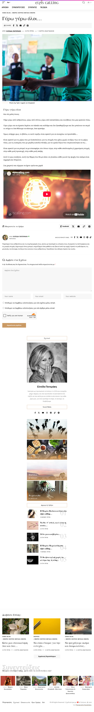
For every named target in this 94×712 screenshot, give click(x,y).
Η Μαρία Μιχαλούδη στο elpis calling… (51, 547)
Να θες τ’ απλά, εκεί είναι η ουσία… (53, 524)
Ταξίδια (33, 474)
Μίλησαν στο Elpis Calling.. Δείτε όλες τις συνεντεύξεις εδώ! (26, 670)
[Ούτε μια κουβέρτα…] (32, 537)
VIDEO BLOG (6, 13)
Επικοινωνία (25, 702)
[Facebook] (75, 237)
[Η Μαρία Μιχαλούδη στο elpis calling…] (32, 548)
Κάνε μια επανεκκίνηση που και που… (15, 644)
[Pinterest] (87, 237)
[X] (77, 237)
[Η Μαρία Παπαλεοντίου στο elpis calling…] (32, 514)
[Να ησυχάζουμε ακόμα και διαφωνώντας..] (78, 626)
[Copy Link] (24, 25)
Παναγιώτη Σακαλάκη (83, 705)
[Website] (71, 237)
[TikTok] (91, 237)
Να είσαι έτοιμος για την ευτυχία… (47, 644)
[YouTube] (81, 237)
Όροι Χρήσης (36, 702)
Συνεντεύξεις (36, 433)
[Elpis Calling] (47, 2)
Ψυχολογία (34, 495)
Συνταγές (34, 454)
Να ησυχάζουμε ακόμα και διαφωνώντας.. (77, 644)
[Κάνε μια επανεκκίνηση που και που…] (15, 626)
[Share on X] (17, 25)
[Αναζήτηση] (83, 2)
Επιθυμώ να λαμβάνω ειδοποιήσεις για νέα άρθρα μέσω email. (30, 308)
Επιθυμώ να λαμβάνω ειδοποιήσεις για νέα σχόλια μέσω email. (30, 303)
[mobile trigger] (4, 2)
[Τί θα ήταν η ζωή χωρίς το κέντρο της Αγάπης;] (32, 560)
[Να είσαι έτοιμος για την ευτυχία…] (47, 626)
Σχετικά (16, 702)
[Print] (27, 25)
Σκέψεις (36, 636)
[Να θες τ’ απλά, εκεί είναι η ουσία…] (32, 525)
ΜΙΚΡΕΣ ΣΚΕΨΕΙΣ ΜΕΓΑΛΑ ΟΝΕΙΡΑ (23, 13)
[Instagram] (84, 237)
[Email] (20, 25)
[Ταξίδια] (47, 470)
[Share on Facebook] (13, 25)
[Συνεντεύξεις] (47, 429)
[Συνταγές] (47, 450)
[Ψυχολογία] (47, 491)
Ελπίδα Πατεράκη (13, 31)
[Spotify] (58, 412)
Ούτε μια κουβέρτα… (50, 534)
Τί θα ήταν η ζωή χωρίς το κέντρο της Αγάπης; (52, 559)
